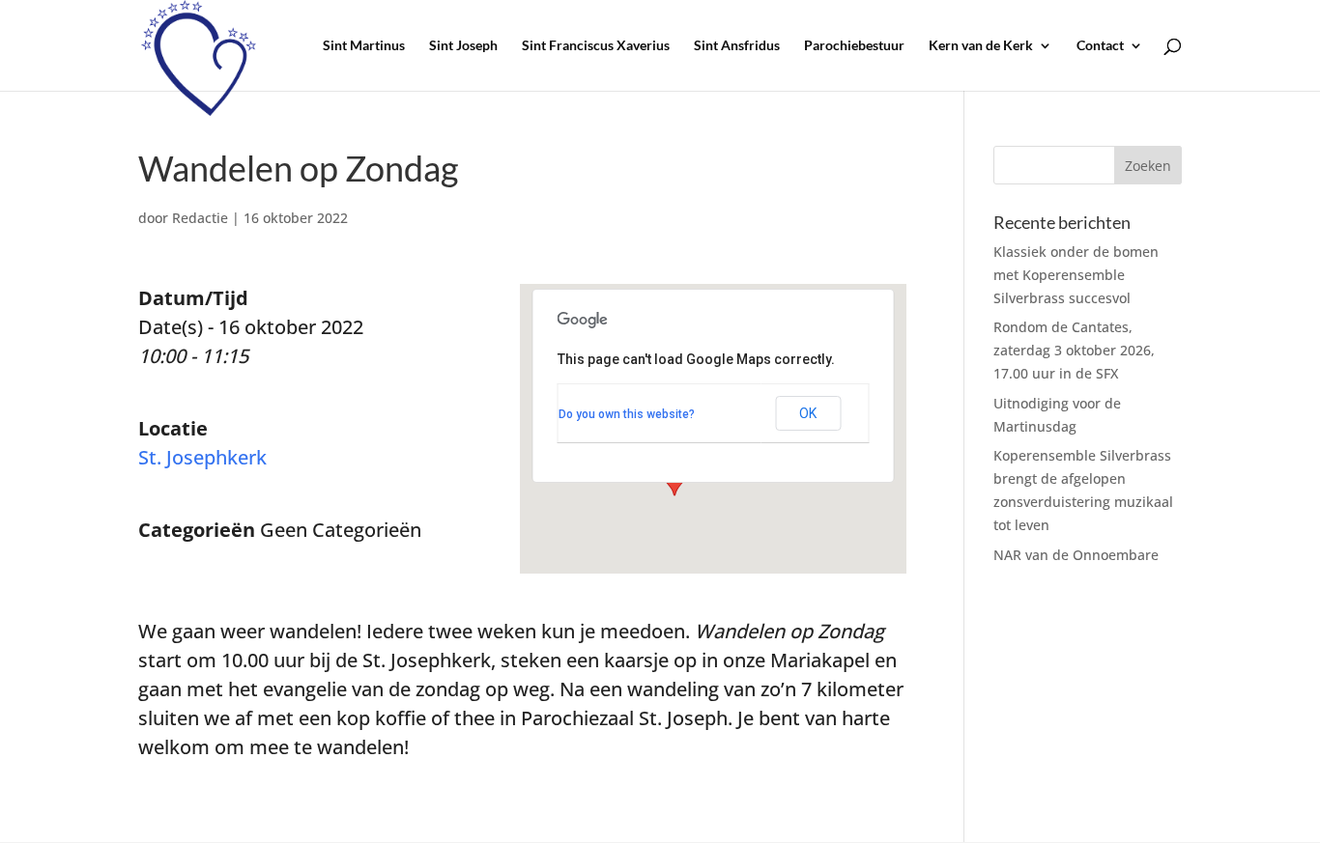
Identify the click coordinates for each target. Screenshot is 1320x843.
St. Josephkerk (202, 457)
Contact (1100, 46)
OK (808, 413)
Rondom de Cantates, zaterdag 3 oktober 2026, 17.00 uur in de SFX (1074, 350)
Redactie (200, 218)
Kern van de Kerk (981, 46)
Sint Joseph (463, 46)
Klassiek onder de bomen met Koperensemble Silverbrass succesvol (1076, 274)
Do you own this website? (627, 414)
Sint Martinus (364, 46)
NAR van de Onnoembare (1076, 555)
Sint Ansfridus (737, 46)
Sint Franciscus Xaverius (596, 46)
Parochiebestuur (854, 46)
